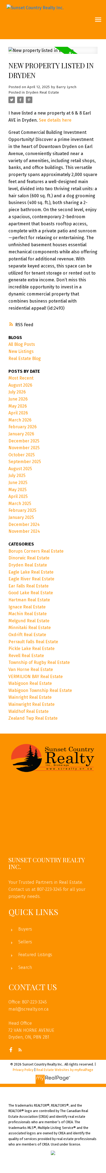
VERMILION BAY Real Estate (35, 676)
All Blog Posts (21, 344)
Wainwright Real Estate (31, 704)
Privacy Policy (23, 1070)
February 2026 (22, 426)
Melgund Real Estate (28, 620)
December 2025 (23, 441)
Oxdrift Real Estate (27, 634)
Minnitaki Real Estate (29, 627)
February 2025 (22, 510)
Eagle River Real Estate (31, 578)
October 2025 (21, 454)
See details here (55, 120)
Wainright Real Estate (30, 697)
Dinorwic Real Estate (28, 558)
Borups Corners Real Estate (36, 551)
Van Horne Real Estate (30, 669)
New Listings (21, 351)
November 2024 (24, 531)
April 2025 (18, 496)
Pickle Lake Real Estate (31, 648)
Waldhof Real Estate (28, 711)
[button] (10, 1049)
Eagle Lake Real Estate (31, 572)
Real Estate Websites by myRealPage (64, 1070)
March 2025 (19, 503)
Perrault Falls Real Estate (33, 641)
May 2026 (17, 406)
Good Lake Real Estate (30, 592)
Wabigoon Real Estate (30, 683)
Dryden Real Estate (42, 92)
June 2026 (18, 399)
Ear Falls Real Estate (28, 586)
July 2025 (17, 475)
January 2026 (21, 433)
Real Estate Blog (24, 358)
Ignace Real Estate (27, 606)
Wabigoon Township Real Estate (40, 690)
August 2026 (20, 385)
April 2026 (18, 412)
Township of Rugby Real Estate (39, 662)
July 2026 (17, 392)
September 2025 (24, 461)
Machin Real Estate (27, 613)
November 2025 (24, 447)
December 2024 (24, 524)
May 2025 (17, 489)
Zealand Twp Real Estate (33, 718)
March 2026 (20, 420)
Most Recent (20, 378)
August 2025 (20, 468)
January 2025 (21, 517)
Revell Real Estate (26, 655)
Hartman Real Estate (29, 599)
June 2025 (17, 482)
